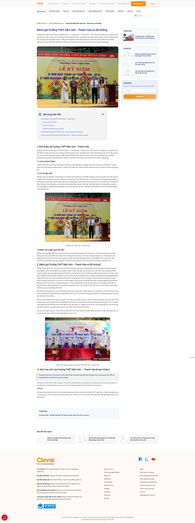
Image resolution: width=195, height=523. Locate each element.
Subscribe (139, 96)
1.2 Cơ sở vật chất (48, 125)
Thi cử (138, 11)
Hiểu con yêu (41, 23)
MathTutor (107, 479)
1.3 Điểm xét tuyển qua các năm (53, 129)
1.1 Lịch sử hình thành (49, 122)
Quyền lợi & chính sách (148, 485)
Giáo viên (107, 495)
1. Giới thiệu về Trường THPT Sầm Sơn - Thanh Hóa (57, 119)
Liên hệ (142, 492)
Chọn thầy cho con (78, 11)
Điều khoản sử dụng (147, 472)
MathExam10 (108, 485)
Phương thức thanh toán (148, 482)
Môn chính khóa (54, 11)
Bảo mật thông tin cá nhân (149, 476)
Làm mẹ (130, 11)
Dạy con (65, 11)
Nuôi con (120, 11)
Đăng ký (153, 4)
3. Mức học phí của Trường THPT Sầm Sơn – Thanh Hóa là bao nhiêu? (64, 135)
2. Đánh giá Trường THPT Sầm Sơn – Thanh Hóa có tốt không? (61, 132)
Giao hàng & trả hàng (147, 479)
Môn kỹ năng (110, 11)
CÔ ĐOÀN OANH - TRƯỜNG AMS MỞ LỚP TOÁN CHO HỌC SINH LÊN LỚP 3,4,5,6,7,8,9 (64, 415)
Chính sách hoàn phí (147, 489)
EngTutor (107, 492)
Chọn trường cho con (95, 11)
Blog (141, 469)
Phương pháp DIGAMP (111, 472)
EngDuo (107, 489)
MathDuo (107, 476)
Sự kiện (106, 498)
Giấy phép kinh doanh (147, 495)
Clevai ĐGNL (108, 482)
